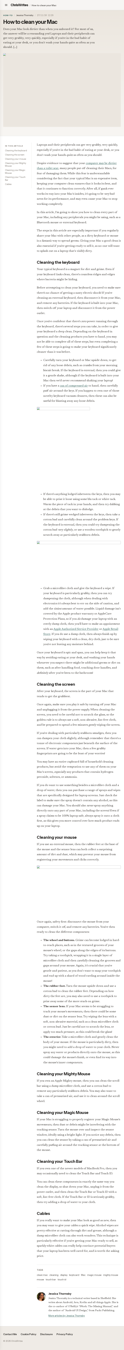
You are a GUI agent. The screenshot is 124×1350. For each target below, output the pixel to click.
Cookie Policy (28, 1334)
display (63, 1274)
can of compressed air (74, 385)
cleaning (53, 1274)
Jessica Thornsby (24, 15)
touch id (62, 1279)
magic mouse (94, 1274)
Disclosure (46, 1334)
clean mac (42, 1274)
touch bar (51, 1279)
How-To (8, 15)
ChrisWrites (19, 5)
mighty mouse (110, 1274)
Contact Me (10, 1334)
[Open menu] (6, 5)
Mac (83, 1274)
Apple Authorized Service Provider (75, 629)
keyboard (74, 1274)
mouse (40, 1279)
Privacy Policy (65, 1334)
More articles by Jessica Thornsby (66, 1315)
